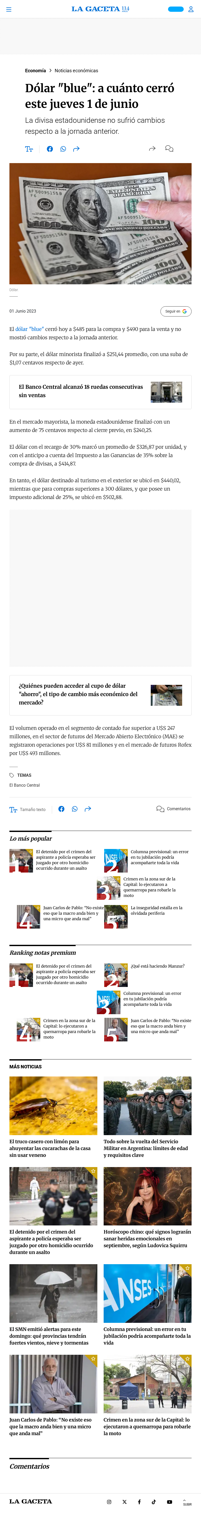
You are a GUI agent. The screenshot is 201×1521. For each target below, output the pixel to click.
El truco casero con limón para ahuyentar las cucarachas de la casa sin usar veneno (50, 1148)
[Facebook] (139, 1502)
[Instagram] (109, 1502)
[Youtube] (169, 1502)
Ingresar (191, 9)
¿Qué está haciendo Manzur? (158, 966)
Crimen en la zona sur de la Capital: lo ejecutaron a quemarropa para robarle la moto (147, 1426)
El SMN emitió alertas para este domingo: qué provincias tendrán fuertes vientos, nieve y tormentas (48, 1336)
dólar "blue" (29, 329)
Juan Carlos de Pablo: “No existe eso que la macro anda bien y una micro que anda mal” (73, 913)
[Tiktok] (154, 1502)
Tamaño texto (33, 809)
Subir (187, 1504)
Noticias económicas (76, 70)
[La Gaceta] (100, 9)
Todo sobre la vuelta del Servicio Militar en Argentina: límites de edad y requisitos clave (146, 1148)
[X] (124, 1502)
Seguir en (172, 311)
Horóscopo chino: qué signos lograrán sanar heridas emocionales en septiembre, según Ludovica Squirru (147, 1238)
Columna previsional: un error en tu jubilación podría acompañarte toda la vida (160, 857)
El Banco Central (24, 785)
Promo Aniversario (176, 9)
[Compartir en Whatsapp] (63, 150)
